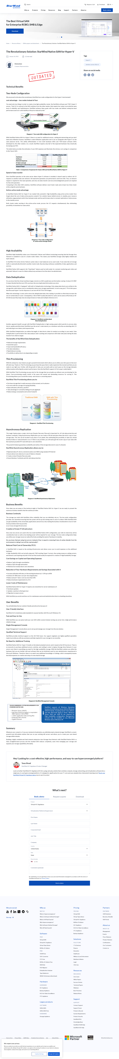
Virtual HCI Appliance (46, 942)
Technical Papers (78, 985)
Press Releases (107, 937)
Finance (76, 948)
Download (102, 4)
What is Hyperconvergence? (47, 914)
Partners (75, 10)
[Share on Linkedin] (85, 74)
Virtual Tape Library (45, 945)
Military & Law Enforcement (81, 956)
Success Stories (78, 982)
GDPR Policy (26, 1038)
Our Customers (107, 945)
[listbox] (59, 804)
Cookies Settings (39, 1054)
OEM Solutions (107, 914)
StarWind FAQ (77, 1019)
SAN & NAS (43, 1008)
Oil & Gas (76, 965)
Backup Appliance (44, 990)
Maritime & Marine (78, 959)
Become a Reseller (108, 916)
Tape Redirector (44, 973)
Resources (51, 10)
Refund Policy (55, 1038)
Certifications (106, 942)
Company (34, 842)
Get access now (15, 31)
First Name (34, 817)
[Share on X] (88, 74)
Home (7, 43)
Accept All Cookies (54, 1054)
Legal (75, 962)
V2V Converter (44, 956)
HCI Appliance (44, 988)
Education (76, 951)
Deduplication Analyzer (46, 970)
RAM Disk (42, 965)
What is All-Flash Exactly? (47, 919)
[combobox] (34, 861)
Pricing (43, 10)
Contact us (106, 948)
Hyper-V (88, 60)
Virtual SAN (43, 939)
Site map (8, 917)
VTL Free (42, 959)
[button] (57, 37)
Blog (59, 10)
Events (105, 934)
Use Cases (76, 976)
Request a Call (91, 4)
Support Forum (78, 1008)
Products (35, 10)
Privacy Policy (45, 878)
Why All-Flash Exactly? (46, 928)
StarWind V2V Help (79, 1027)
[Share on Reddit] (92, 74)
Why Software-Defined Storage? (49, 925)
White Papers (77, 979)
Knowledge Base (78, 1022)
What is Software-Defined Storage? (49, 916)
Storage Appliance (45, 1016)
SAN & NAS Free (44, 1011)
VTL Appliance (44, 996)
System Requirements (80, 1013)
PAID (41, 937)
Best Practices (78, 990)
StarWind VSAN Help (79, 1025)
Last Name (34, 823)
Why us (26, 10)
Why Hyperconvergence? (47, 922)
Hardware (43, 985)
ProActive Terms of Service (37, 1038)
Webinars (76, 988)
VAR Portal (106, 919)
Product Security (78, 1016)
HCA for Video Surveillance (47, 993)
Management (106, 931)
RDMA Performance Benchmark (48, 976)
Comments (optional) (37, 867)
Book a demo (107, 10)
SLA (47, 1038)
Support (66, 10)
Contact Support (78, 1005)
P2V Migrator (43, 967)
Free (41, 951)
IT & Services (77, 945)
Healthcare (77, 953)
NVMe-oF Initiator (45, 948)
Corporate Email (36, 830)
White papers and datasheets (31, 43)
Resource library (16, 43)
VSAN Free (43, 953)
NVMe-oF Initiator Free (46, 962)
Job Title (33, 836)
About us (83, 10)
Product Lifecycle (78, 1011)
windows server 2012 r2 (92, 64)
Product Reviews (107, 939)
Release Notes (78, 993)
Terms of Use (9, 1038)
